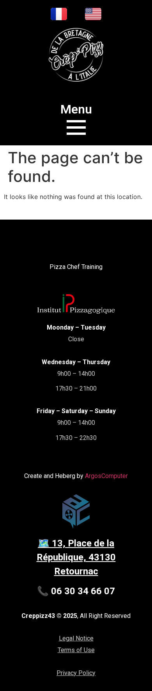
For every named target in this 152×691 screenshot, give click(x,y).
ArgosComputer (106, 476)
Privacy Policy (76, 673)
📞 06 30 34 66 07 (76, 591)
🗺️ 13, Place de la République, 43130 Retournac (76, 557)
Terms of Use (76, 650)
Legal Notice (76, 638)
